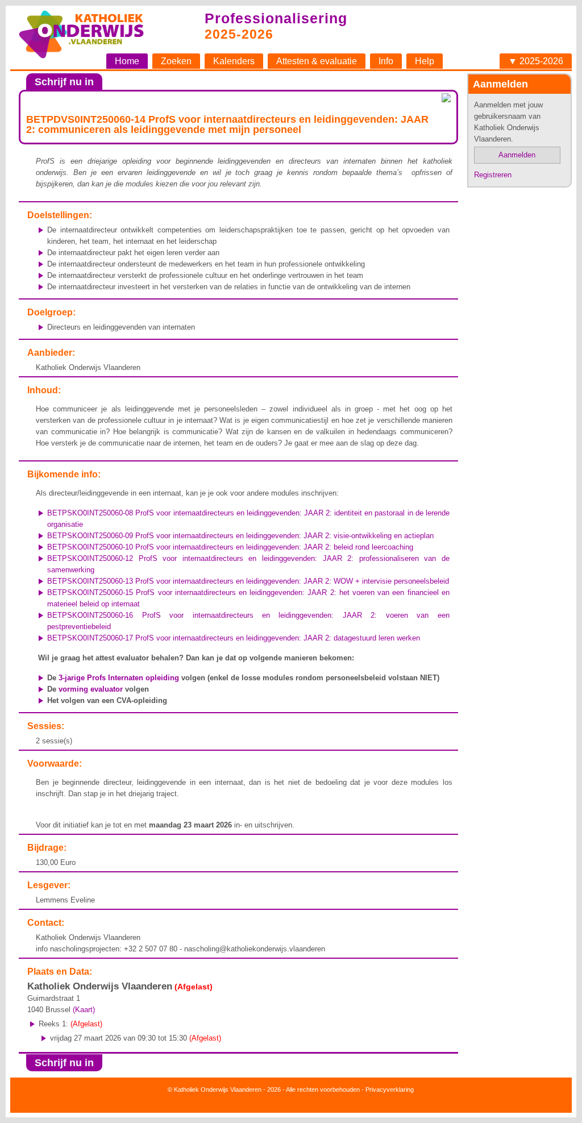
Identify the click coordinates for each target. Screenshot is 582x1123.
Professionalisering (276, 18)
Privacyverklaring (389, 1089)
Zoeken (176, 61)
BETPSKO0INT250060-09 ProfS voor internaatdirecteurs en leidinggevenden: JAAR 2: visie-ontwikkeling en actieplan (240, 535)
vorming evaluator (91, 689)
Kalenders (234, 61)
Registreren (493, 174)
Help (424, 61)
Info (386, 61)
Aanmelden (516, 155)
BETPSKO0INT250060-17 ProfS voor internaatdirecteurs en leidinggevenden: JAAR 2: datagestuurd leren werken (233, 638)
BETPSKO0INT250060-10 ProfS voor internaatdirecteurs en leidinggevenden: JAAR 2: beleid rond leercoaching (230, 547)
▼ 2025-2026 (535, 61)
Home (127, 61)
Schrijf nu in (64, 82)
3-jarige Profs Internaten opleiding (119, 677)
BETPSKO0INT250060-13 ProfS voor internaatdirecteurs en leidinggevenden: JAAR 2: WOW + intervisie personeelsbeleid (248, 581)
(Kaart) (84, 1009)
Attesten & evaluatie (316, 61)
